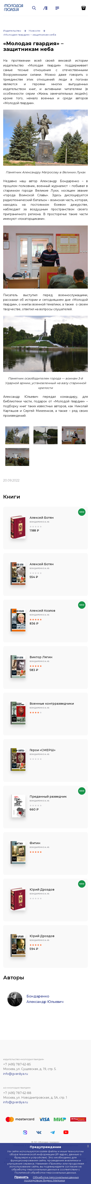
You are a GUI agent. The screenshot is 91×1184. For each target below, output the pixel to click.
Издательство (12, 30)
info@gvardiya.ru (15, 1074)
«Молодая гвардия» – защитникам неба (29, 34)
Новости (34, 30)
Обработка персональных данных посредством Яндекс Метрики (51, 1179)
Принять (21, 1177)
